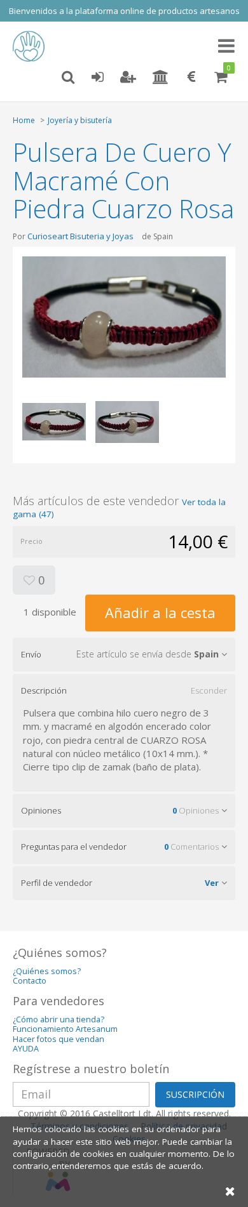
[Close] (230, 1190)
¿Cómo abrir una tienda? (58, 1019)
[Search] (68, 77)
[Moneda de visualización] (191, 77)
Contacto (29, 980)
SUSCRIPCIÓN (195, 1094)
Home (24, 120)
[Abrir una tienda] (160, 77)
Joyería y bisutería (80, 120)
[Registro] (128, 77)
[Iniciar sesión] (97, 77)
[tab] (124, 654)
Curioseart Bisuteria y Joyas (80, 236)
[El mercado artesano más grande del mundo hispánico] (32, 46)
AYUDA (26, 1048)
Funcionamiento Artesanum (65, 1029)
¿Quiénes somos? (47, 971)
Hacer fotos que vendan (58, 1039)
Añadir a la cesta (160, 612)
